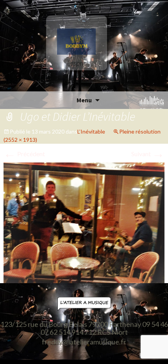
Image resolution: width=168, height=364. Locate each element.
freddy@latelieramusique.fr (84, 342)
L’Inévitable (91, 131)
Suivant (147, 153)
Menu (84, 100)
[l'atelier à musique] (84, 304)
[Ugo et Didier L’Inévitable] (84, 222)
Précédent (24, 153)
